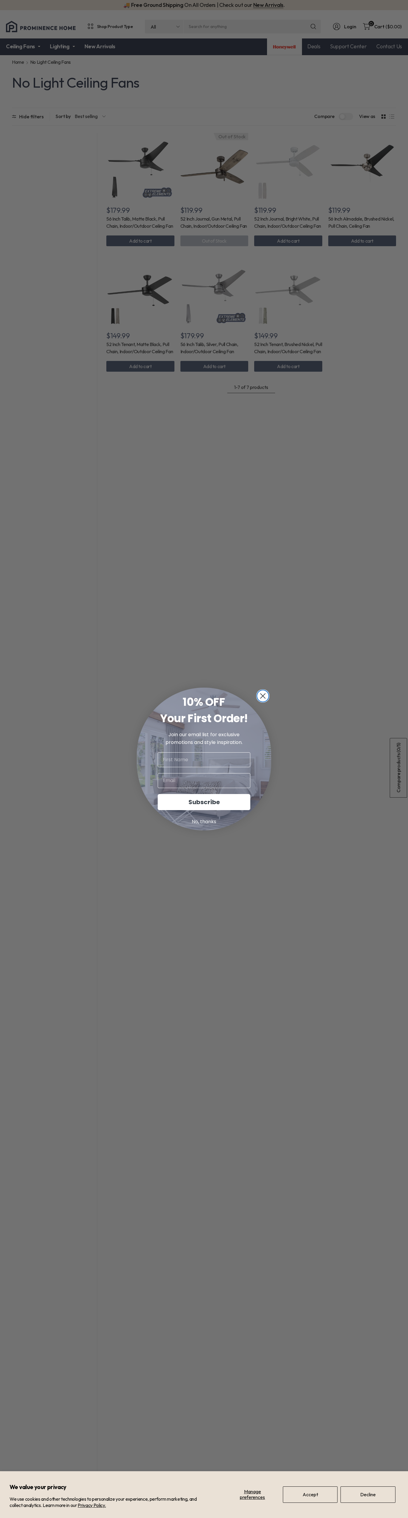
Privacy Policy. (92, 1505)
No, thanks (204, 821)
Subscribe (204, 802)
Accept (310, 1494)
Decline (368, 1494)
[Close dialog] (263, 696)
